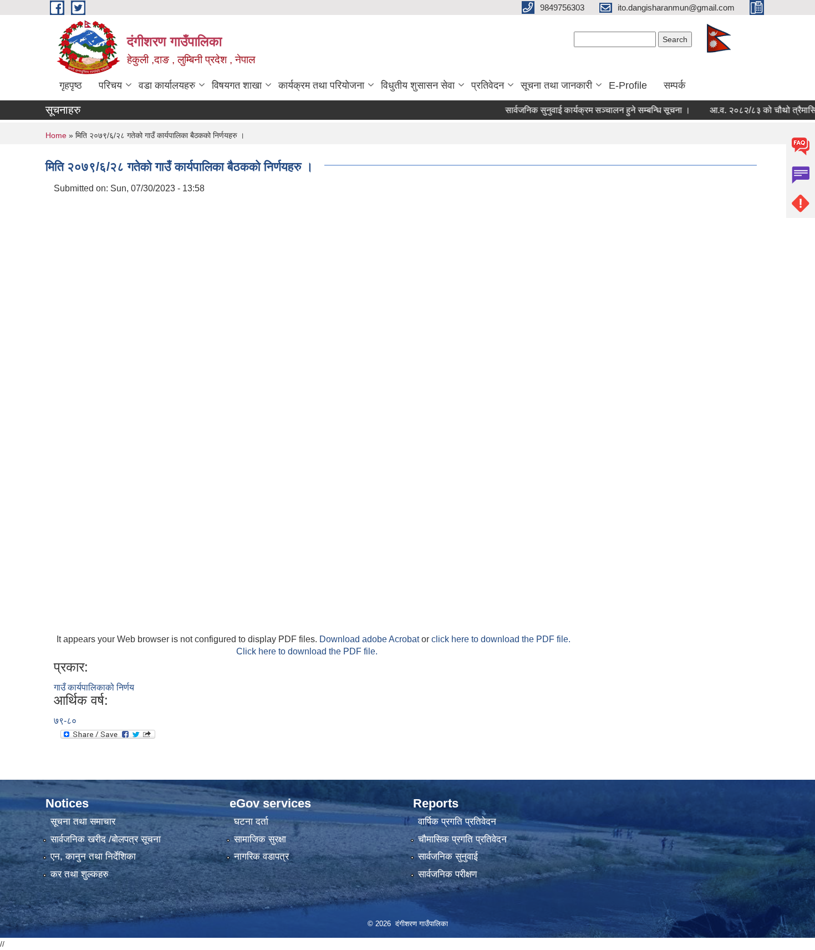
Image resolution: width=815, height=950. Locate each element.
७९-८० (65, 720)
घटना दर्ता (251, 821)
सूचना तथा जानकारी (556, 85)
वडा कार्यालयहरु (167, 85)
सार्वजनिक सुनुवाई (448, 856)
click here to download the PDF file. (500, 639)
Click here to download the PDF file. (307, 651)
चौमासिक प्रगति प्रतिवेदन (462, 839)
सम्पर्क (674, 85)
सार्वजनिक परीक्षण (447, 874)
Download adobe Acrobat (370, 639)
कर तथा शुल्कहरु (79, 874)
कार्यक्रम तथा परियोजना (321, 85)
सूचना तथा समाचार (82, 821)
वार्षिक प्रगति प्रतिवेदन (457, 821)
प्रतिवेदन (487, 85)
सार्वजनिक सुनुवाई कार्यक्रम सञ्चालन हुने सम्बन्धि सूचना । (583, 110)
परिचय (110, 85)
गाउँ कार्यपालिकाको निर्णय (94, 687)
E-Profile (628, 85)
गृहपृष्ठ (70, 85)
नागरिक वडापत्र (261, 856)
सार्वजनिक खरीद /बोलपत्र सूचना (105, 839)
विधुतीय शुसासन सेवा (418, 85)
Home (56, 135)
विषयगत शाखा (237, 85)
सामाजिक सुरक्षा (260, 839)
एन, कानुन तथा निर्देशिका (93, 856)
